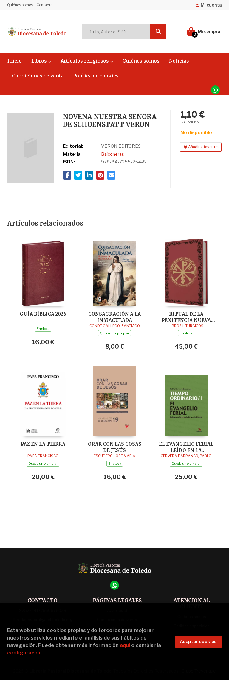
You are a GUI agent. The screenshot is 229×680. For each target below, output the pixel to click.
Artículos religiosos (85, 61)
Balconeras (112, 154)
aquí (125, 645)
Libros (39, 61)
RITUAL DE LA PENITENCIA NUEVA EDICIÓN (186, 317)
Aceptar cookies (198, 641)
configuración (24, 653)
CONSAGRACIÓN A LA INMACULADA (114, 317)
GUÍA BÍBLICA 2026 (43, 314)
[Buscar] (158, 31)
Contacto (44, 5)
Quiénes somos (20, 5)
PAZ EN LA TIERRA (43, 444)
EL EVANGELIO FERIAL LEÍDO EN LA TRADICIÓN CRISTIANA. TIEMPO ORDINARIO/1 (186, 447)
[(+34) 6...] (215, 89)
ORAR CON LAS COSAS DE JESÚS (114, 447)
